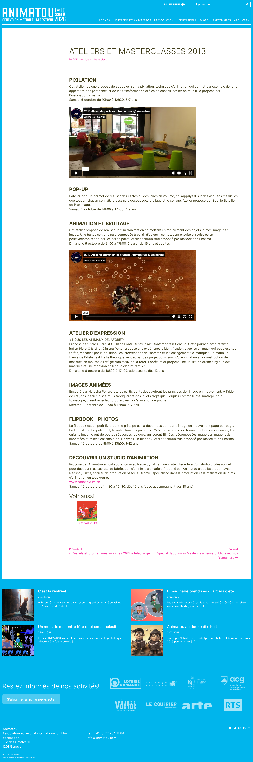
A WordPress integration (13, 757)
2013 (76, 59)
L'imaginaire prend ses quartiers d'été (200, 591)
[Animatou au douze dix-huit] (147, 640)
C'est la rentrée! (52, 591)
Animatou (34, 14)
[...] (68, 606)
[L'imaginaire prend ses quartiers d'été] (147, 605)
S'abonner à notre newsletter (31, 699)
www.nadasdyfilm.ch (84, 482)
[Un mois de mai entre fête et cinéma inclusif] (18, 640)
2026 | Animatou (12, 755)
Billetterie (172, 4)
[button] (165, 20)
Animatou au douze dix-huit (192, 626)
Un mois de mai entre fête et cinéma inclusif (77, 626)
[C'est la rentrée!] (18, 605)
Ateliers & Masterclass (93, 59)
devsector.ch (32, 757)
